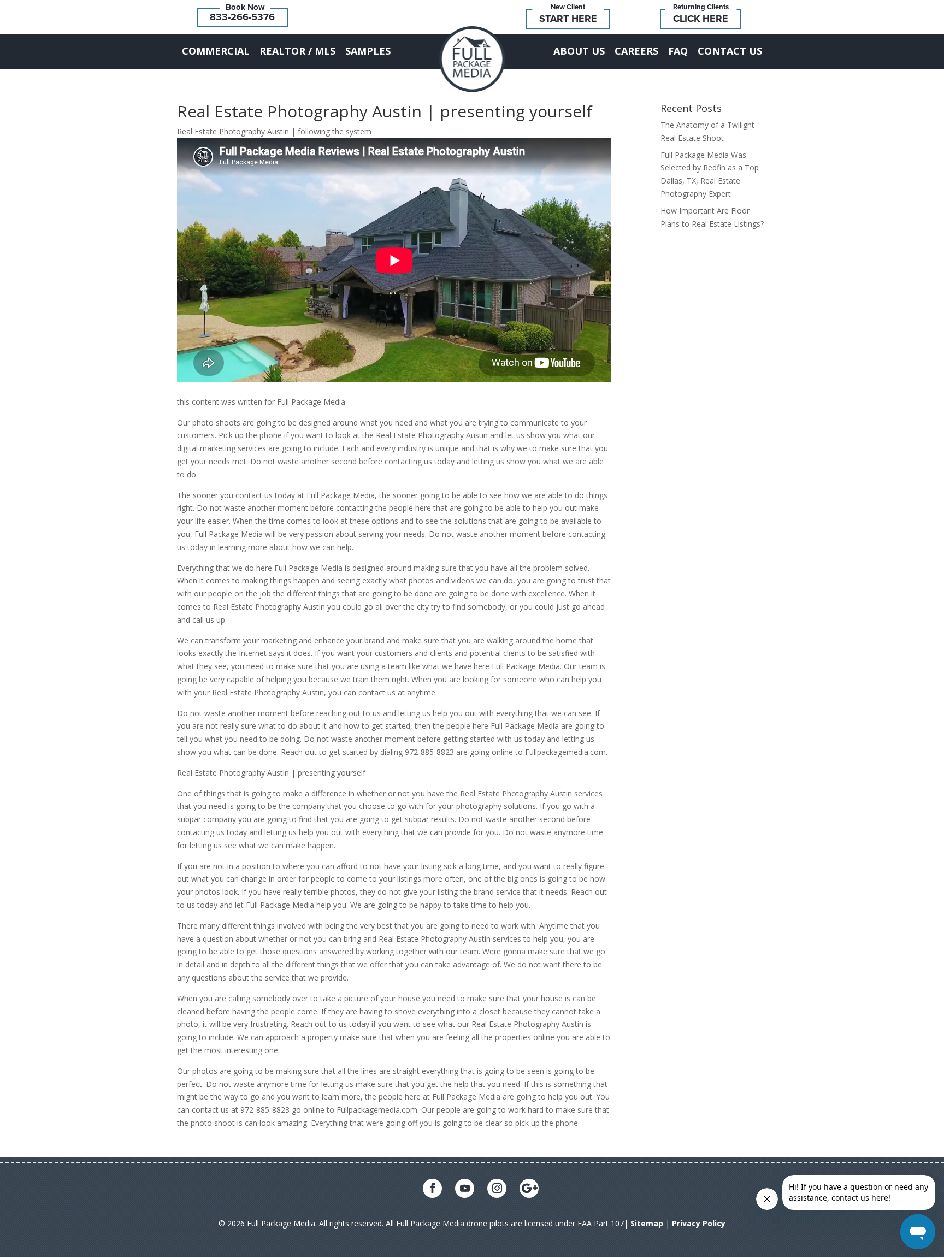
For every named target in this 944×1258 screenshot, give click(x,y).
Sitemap (646, 1223)
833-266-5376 (242, 17)
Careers (636, 50)
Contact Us (730, 50)
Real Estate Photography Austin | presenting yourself (384, 111)
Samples (368, 50)
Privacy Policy (698, 1223)
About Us (579, 50)
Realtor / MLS (297, 50)
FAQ (678, 50)
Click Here (700, 19)
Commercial (216, 50)
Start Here (568, 19)
